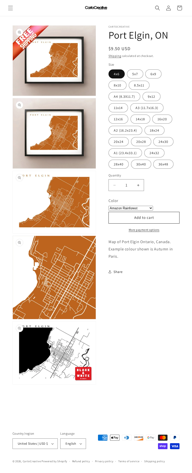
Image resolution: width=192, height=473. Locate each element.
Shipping (114, 56)
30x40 (141, 164)
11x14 (118, 108)
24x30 (163, 141)
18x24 (154, 130)
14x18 (140, 119)
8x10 (117, 85)
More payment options (144, 230)
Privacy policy (104, 461)
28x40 (119, 164)
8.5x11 (139, 85)
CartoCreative (32, 461)
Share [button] (118, 271)
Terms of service (128, 461)
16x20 (162, 119)
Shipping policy (154, 461)
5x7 (135, 74)
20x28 (141, 141)
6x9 (153, 74)
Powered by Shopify (54, 461)
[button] (10, 8)
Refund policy (81, 461)
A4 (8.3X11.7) (124, 96)
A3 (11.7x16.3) (147, 108)
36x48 (163, 164)
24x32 (154, 153)
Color (113, 200)
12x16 (118, 119)
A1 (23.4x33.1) (125, 153)
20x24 (119, 141)
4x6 (117, 74)
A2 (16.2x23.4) (125, 130)
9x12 (151, 96)
